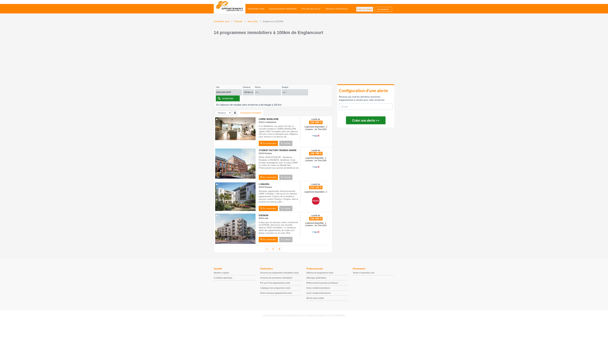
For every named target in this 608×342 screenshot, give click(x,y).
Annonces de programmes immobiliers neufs (279, 273)
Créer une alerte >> (366, 120)
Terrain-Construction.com (363, 273)
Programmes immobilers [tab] (250, 113)
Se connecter (383, 9)
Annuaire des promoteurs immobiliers (276, 278)
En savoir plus (269, 143)
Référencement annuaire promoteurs (322, 283)
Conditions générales (223, 278)
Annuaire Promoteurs (337, 8)
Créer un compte (364, 9)
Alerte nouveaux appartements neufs (276, 293)
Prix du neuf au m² (311, 8)
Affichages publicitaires (316, 278)
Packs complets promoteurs (318, 288)
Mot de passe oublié (315, 298)
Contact (287, 143)
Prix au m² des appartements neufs (275, 283)
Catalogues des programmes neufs (275, 288)
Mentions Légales (221, 273)
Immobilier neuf (256, 8)
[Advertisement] (304, 60)
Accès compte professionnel (318, 293)
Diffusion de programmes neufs (319, 273)
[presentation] (235, 113)
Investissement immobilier (283, 8)
